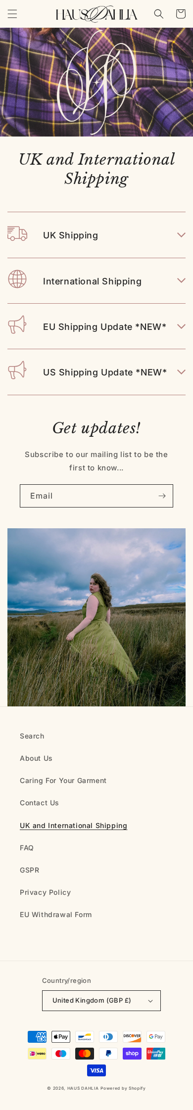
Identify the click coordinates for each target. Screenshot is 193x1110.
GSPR (29, 870)
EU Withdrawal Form (56, 914)
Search (32, 736)
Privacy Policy (45, 892)
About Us (36, 758)
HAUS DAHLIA (83, 1088)
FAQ (27, 847)
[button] (12, 14)
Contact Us (39, 802)
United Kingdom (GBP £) (92, 1000)
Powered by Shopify (123, 1088)
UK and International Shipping (73, 825)
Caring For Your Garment (63, 780)
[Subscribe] (162, 496)
